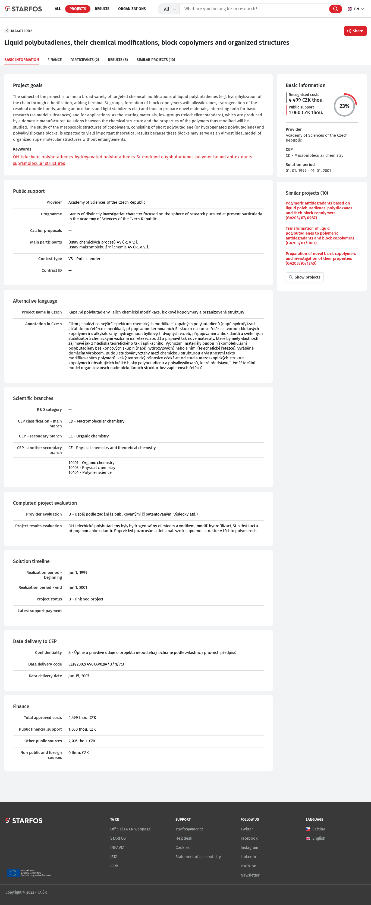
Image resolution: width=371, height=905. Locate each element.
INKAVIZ (117, 847)
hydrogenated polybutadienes (105, 156)
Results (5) (118, 59)
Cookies (182, 847)
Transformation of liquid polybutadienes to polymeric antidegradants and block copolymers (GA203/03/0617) (320, 235)
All (58, 9)
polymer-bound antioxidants (223, 156)
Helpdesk (183, 838)
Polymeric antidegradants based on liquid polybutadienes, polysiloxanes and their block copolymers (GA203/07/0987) (319, 210)
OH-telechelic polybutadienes (43, 156)
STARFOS (118, 838)
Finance (55, 59)
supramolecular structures (39, 163)
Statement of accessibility (198, 856)
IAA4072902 (21, 30)
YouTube (248, 866)
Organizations (132, 9)
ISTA (114, 856)
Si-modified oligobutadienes (165, 156)
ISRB (114, 866)
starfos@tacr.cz (189, 829)
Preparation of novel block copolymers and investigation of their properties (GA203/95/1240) (321, 258)
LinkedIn (248, 856)
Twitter (247, 829)
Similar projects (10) (156, 59)
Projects (78, 9)
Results (102, 9)
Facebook (249, 838)
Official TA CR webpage (130, 829)
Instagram (249, 847)
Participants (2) (84, 59)
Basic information (21, 59)
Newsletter (250, 875)
